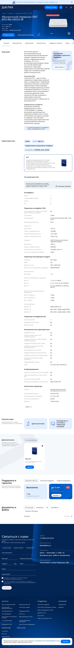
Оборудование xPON (24, 611)
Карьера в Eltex (5, 636)
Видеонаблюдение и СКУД (25, 616)
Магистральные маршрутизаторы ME (7, 608)
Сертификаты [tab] (55, 507)
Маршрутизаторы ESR (24, 604)
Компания (6, 628)
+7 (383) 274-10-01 (47, 538)
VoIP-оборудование (6, 614)
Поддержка (42, 601)
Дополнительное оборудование (27, 624)
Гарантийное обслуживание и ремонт (46, 607)
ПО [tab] (47, 507)
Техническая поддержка (43, 604)
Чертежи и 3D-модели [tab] (31, 511)
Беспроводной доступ (7, 611)
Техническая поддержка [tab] (47, 480)
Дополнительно (41, 43)
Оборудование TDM (7, 624)
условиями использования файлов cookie (47, 641)
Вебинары (61, 607)
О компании (5, 631)
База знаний (40, 615)
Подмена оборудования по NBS (45, 610)
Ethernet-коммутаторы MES (8, 604)
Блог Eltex (21, 628)
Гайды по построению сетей (44, 618)
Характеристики (17, 43)
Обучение (63, 601)
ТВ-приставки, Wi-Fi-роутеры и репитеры (9, 617)
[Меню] (71, 7)
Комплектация (29, 43)
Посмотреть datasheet (64, 186)
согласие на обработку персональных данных (15, 578)
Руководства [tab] (39, 507)
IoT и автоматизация (7, 620)
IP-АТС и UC (22, 614)
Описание (6, 43)
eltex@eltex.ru (45, 545)
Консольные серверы (24, 607)
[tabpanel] (48, 456)
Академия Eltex (62, 604)
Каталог (5, 601)
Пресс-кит (4, 633)
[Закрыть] (71, 2)
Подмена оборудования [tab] (63, 480)
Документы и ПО (41, 612)
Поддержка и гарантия (55, 43)
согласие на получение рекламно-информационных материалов (20, 583)
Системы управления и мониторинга (25, 621)
